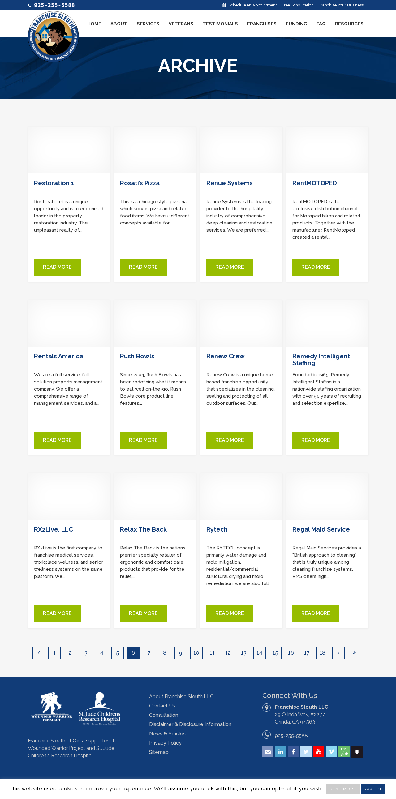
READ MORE (342, 789)
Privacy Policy (165, 743)
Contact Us (162, 706)
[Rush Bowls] (155, 323)
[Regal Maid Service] (327, 496)
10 (196, 652)
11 (212, 652)
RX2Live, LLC (53, 529)
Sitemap (159, 752)
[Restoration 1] (69, 150)
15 (275, 652)
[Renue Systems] (241, 150)
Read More (57, 267)
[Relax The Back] (155, 496)
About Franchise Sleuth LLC (181, 696)
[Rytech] (241, 496)
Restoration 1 (54, 183)
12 (228, 652)
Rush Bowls (137, 356)
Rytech (217, 529)
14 (259, 652)
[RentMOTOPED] (327, 150)
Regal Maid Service (321, 529)
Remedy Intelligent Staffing (321, 359)
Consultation (163, 715)
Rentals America (58, 356)
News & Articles (167, 734)
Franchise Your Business (341, 5)
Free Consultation (298, 5)
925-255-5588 (291, 736)
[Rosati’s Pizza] (155, 150)
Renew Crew (225, 356)
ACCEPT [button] (373, 789)
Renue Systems (229, 183)
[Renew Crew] (241, 323)
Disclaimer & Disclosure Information (190, 724)
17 (307, 652)
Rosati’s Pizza (140, 183)
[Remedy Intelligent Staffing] (327, 323)
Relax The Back (143, 529)
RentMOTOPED (314, 183)
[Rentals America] (69, 323)
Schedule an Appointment (252, 5)
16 (291, 652)
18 (322, 652)
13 (244, 652)
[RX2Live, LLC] (69, 496)
